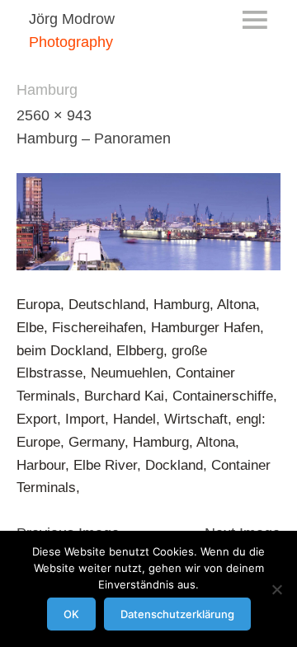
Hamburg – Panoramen (93, 138)
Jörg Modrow (72, 19)
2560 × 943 (54, 115)
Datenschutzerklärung (177, 614)
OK (71, 614)
